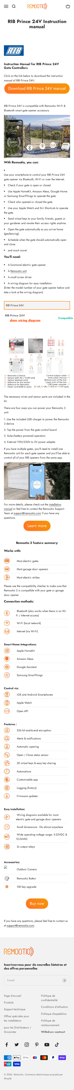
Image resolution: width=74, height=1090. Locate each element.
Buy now (37, 903)
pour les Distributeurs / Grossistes (17, 1029)
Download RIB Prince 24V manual (37, 88)
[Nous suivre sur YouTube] (47, 1044)
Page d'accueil (12, 996)
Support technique (14, 1009)
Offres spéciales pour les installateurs (16, 1018)
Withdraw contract (53, 1032)
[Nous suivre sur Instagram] (26, 1044)
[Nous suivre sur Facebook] (6, 1044)
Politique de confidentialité (49, 998)
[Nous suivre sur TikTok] (57, 1044)
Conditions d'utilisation (54, 1007)
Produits (9, 1002)
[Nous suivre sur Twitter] (16, 1044)
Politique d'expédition (54, 1014)
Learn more (37, 526)
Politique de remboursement (50, 1023)
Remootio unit (18, 271)
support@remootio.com (27, 513)
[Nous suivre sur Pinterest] (36, 1044)
